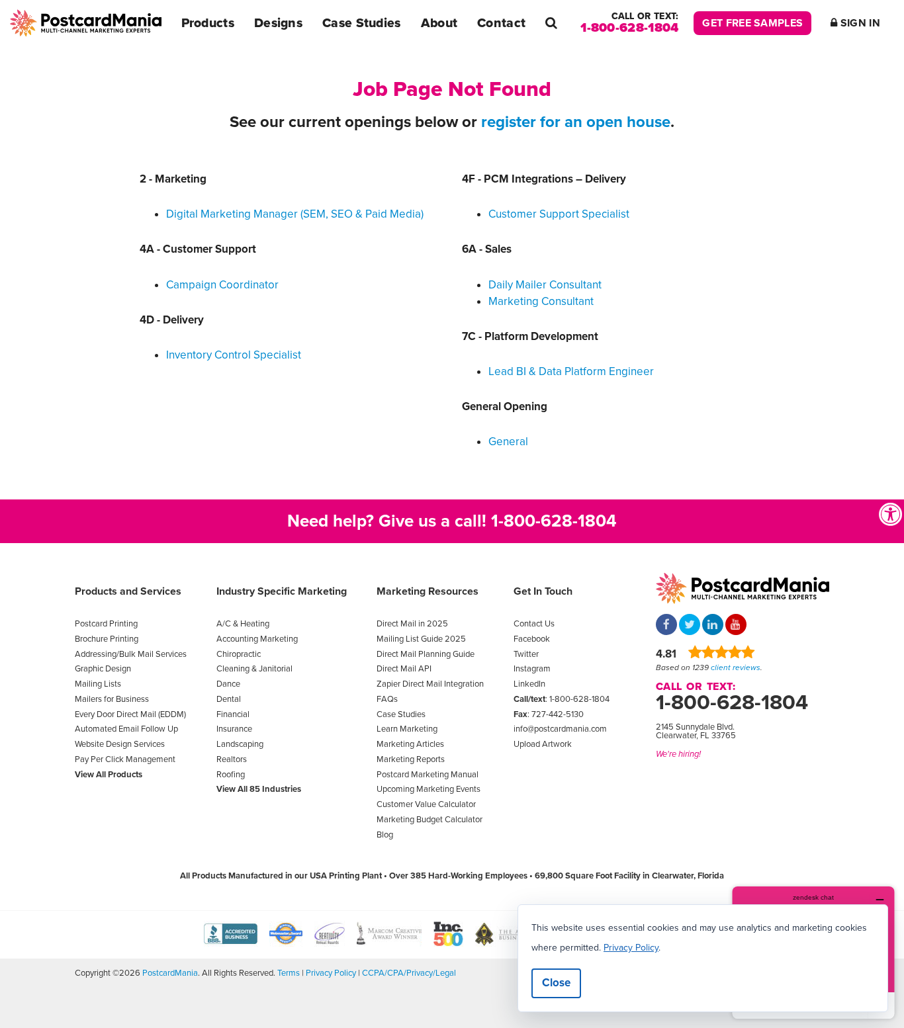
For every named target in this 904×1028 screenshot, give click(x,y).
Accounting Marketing (257, 639)
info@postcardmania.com (560, 729)
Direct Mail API (404, 669)
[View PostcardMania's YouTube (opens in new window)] (735, 626)
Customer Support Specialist (558, 214)
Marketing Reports (411, 759)
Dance (228, 684)
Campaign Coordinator (222, 285)
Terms (288, 973)
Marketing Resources (427, 591)
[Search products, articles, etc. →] (551, 23)
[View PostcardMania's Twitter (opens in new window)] (689, 626)
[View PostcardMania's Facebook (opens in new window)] (666, 626)
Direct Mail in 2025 (412, 624)
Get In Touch (543, 591)
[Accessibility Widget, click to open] (891, 514)
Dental (228, 699)
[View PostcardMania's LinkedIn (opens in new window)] (712, 626)
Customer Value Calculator (426, 804)
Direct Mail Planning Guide (426, 654)
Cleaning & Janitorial (254, 669)
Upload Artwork (543, 744)
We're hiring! (678, 754)
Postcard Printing (106, 624)
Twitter (526, 654)
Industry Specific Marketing (281, 591)
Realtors (231, 759)
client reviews (735, 667)
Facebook (532, 639)
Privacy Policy (331, 973)
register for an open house (575, 122)
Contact (501, 23)
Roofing (230, 774)
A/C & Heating (242, 624)
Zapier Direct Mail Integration (430, 684)
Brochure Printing (106, 639)
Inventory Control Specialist (233, 355)
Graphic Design (103, 669)
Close (556, 983)
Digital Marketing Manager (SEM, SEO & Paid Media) (295, 214)
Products (207, 23)
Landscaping (239, 744)
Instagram (532, 669)
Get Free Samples (752, 23)
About (439, 23)
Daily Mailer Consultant (545, 285)
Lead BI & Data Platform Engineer (571, 371)
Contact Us (534, 624)
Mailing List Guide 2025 (421, 639)
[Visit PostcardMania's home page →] (85, 23)
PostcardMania (170, 973)
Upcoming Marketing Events (428, 789)
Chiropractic (238, 654)
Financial (232, 714)
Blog (385, 835)
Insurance (234, 729)
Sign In (859, 23)
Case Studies (361, 23)
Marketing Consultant (541, 301)
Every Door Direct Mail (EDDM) (130, 714)
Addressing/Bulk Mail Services (131, 654)
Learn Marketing (407, 729)
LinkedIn (529, 684)
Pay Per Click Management (125, 759)
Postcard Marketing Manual (427, 774)
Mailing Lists (98, 684)
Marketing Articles (410, 744)
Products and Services (128, 591)
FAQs (387, 699)
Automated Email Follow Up (126, 729)
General (508, 442)
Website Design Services (120, 744)
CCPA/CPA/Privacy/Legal (409, 973)
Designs (278, 23)
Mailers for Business (112, 699)
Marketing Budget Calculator (429, 819)
